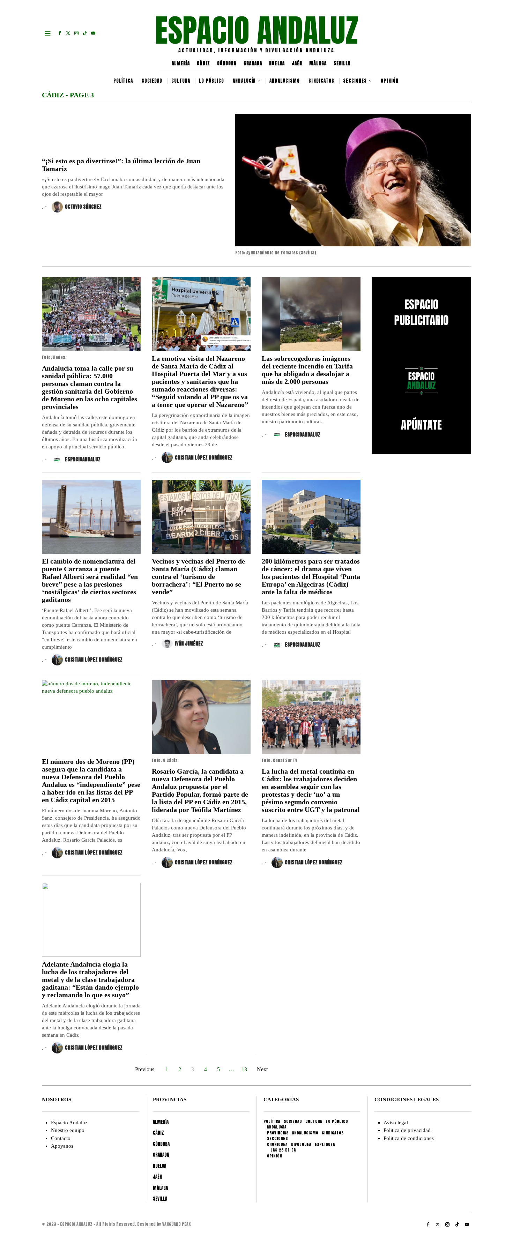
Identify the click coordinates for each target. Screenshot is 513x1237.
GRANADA (253, 63)
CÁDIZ (203, 63)
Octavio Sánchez (83, 206)
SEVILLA (342, 63)
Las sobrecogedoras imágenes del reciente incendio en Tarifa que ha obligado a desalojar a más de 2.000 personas (307, 370)
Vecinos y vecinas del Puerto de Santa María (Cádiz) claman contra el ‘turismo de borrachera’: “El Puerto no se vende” (198, 576)
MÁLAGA (318, 63)
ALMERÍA (181, 63)
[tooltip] (60, 33)
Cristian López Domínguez (203, 457)
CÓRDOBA (227, 63)
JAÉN (297, 63)
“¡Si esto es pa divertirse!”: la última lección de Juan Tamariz (121, 164)
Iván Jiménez (189, 643)
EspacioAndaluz (83, 459)
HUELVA (277, 63)
